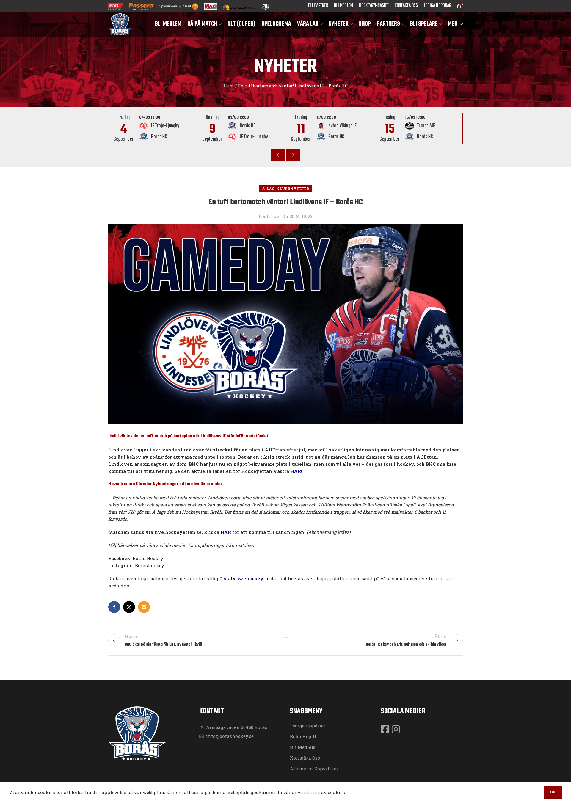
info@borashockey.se (229, 736)
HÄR (225, 532)
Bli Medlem (303, 747)
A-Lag (268, 188)
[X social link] (129, 607)
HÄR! (296, 471)
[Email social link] (144, 607)
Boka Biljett (303, 736)
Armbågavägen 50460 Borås (236, 727)
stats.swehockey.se (246, 578)
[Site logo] (120, 24)
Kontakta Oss (305, 758)
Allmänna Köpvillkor (314, 768)
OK (553, 792)
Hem (229, 86)
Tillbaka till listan (285, 640)
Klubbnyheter (292, 188)
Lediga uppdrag (307, 726)
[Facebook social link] (114, 607)
